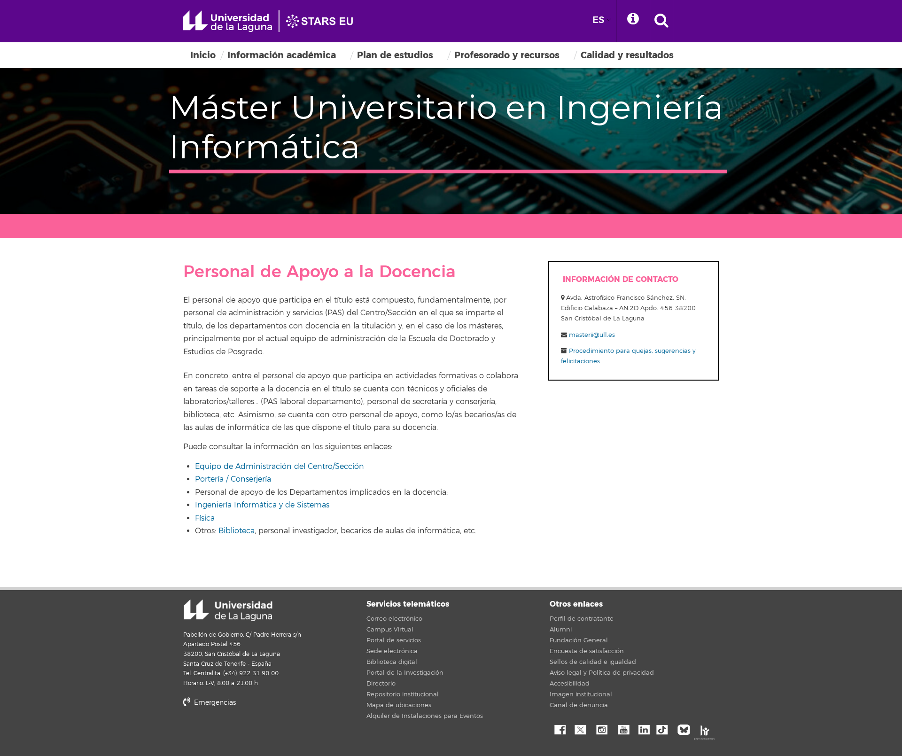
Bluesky (685, 729)
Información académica (281, 55)
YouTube (622, 729)
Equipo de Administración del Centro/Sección (279, 466)
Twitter (580, 729)
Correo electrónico (394, 619)
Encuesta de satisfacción (587, 651)
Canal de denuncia (579, 705)
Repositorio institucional (402, 694)
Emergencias (214, 703)
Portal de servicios (393, 640)
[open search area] (661, 21)
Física (205, 518)
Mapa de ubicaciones (398, 705)
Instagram (601, 729)
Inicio (203, 55)
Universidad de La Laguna (272, 21)
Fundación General (579, 640)
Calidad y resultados (627, 55)
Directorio (381, 683)
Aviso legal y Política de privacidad (602, 673)
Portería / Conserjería (233, 479)
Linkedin (643, 729)
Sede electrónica (392, 651)
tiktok (664, 729)
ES (598, 20)
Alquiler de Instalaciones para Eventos (424, 716)
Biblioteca (236, 531)
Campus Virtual (389, 629)
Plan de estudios (395, 55)
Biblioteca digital (391, 662)
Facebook (559, 729)
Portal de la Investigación (404, 673)
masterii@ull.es (592, 335)
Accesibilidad (570, 683)
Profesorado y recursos (507, 55)
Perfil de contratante (582, 619)
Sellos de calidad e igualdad (593, 662)
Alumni (561, 629)
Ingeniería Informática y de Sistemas (262, 505)
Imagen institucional (581, 694)
